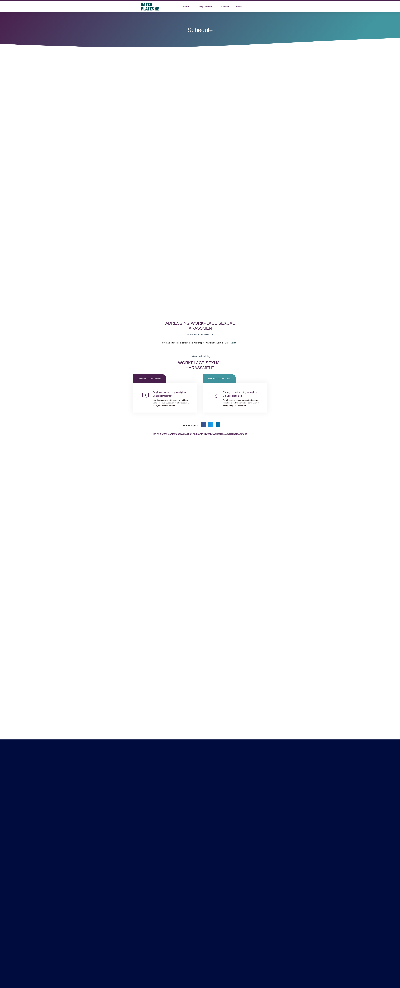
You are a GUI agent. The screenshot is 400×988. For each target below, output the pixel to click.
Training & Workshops (205, 6)
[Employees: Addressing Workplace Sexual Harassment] (215, 395)
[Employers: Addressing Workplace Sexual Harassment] (145, 395)
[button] (203, 424)
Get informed (224, 6)
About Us (239, 6)
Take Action (186, 6)
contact (231, 343)
